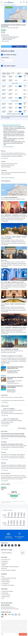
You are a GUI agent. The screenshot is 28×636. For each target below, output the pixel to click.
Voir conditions (7, 117)
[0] (23, 2)
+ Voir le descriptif (5, 41)
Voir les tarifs (23, 634)
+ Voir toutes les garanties (8, 146)
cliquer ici (16, 608)
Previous (3, 190)
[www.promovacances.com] (9, 2)
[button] (14, 190)
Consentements (5, 583)
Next (25, 190)
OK (22, 552)
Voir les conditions (22, 428)
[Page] (2, 545)
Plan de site (4, 568)
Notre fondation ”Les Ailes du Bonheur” (10, 566)
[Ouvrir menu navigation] (1, 2)
